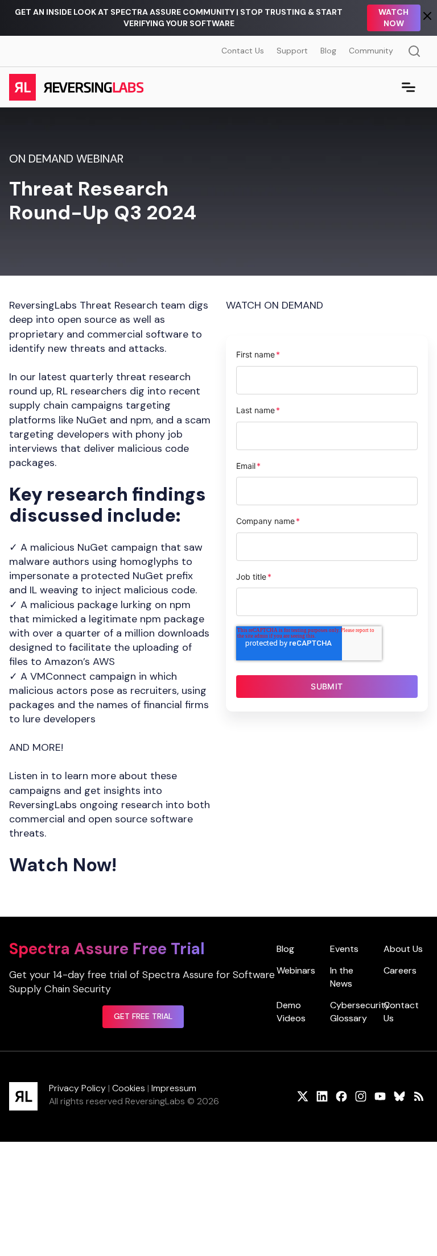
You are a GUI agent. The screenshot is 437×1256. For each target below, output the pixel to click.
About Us (403, 949)
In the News (341, 976)
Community (371, 50)
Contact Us (242, 50)
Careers (400, 970)
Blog (328, 50)
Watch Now (393, 17)
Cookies (128, 1088)
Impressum (173, 1088)
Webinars (296, 970)
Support (292, 50)
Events (344, 949)
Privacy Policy (77, 1088)
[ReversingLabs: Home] (76, 87)
